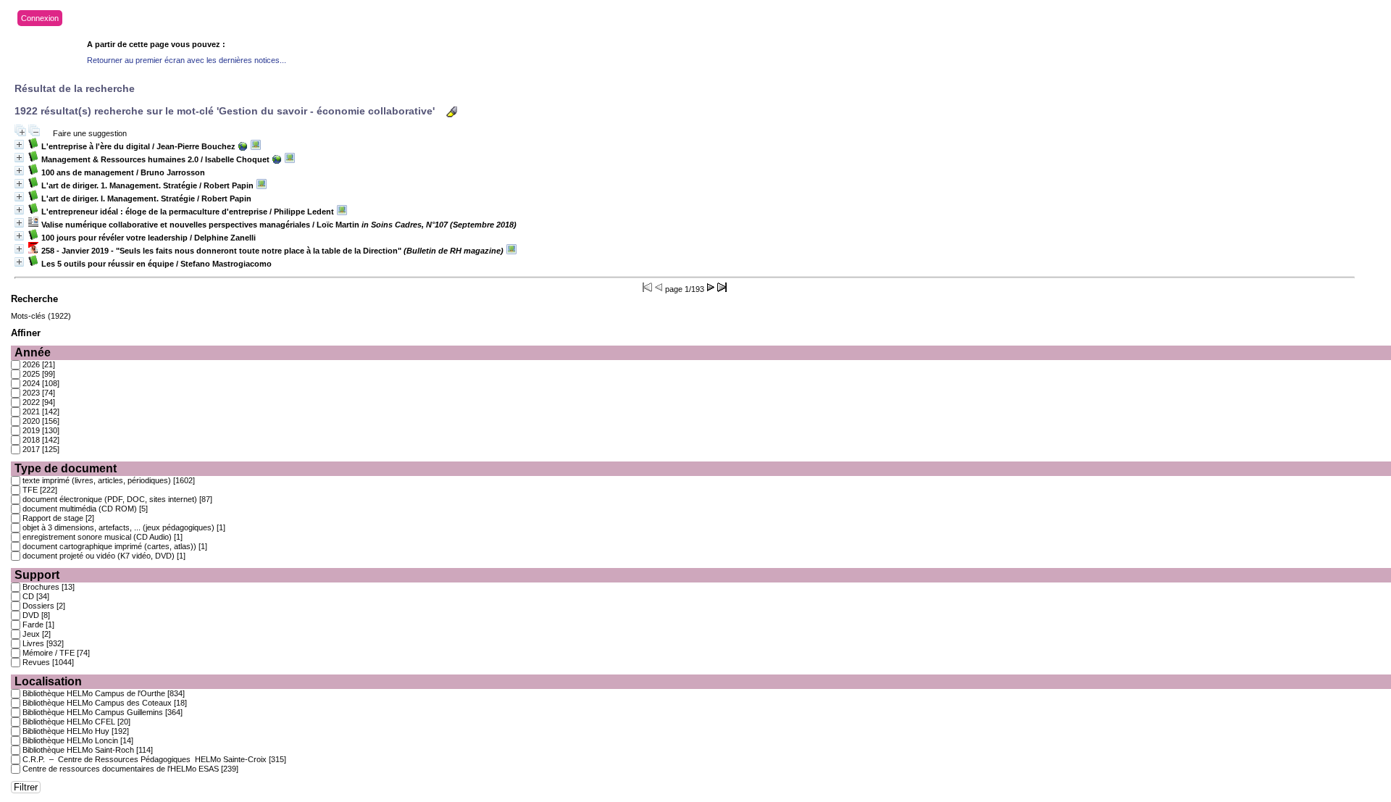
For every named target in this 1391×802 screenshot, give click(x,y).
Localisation (48, 681)
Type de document (65, 468)
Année (32, 352)
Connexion (40, 18)
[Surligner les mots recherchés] (451, 111)
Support (36, 575)
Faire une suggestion (90, 133)
